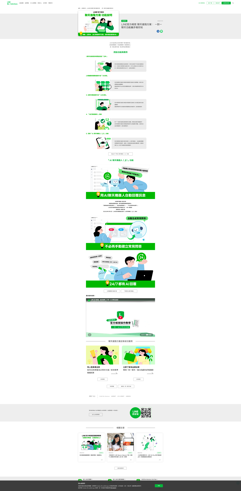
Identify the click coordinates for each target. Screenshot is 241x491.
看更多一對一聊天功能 (126, 386)
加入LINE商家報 (95, 414)
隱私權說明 (113, 488)
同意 (159, 485)
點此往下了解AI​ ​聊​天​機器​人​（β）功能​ (120, 154)
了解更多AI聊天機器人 (129, 291)
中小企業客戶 (121, 396)
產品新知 (129, 396)
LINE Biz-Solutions (105, 396)
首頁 (79, 8)
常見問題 (112, 386)
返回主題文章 (120, 468)
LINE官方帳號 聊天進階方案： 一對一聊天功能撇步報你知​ (100, 8)
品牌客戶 (114, 396)
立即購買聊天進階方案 (112, 291)
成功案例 (103, 379)
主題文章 (84, 8)
